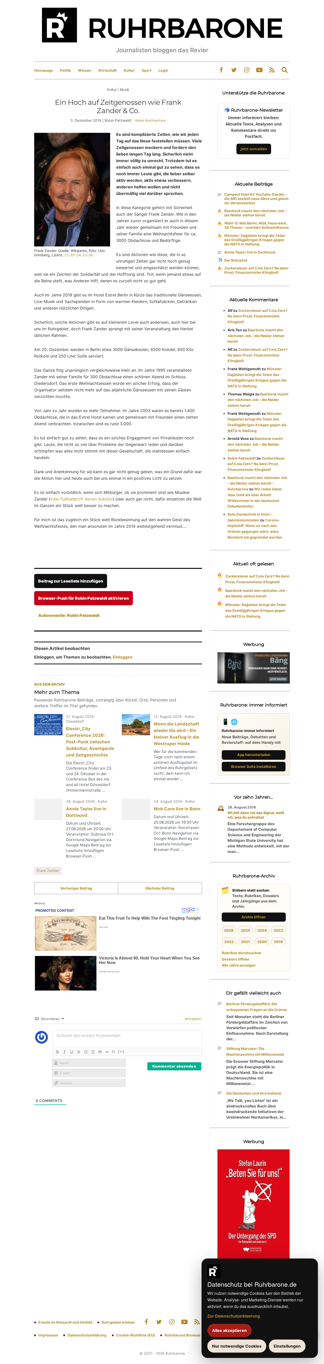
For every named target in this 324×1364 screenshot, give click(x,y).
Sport (146, 70)
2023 (278, 930)
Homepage (43, 70)
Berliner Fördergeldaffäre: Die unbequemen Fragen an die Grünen (256, 1007)
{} (113, 1051)
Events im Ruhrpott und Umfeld (65, 1322)
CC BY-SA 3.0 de (79, 255)
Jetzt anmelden (253, 148)
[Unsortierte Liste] (92, 1052)
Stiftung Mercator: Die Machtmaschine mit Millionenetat (255, 1051)
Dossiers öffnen (235, 959)
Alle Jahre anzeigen (239, 965)
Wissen (84, 70)
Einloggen (122, 657)
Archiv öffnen (253, 917)
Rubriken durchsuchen (241, 953)
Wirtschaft (107, 70)
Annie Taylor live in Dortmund (249, 252)
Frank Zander (48, 870)
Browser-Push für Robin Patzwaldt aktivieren (83, 598)
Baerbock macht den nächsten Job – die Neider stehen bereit (255, 213)
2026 (229, 930)
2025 (245, 930)
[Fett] (57, 1052)
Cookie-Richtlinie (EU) (135, 1335)
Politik (65, 70)
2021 (245, 942)
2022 (229, 942)
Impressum (48, 1335)
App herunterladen (253, 754)
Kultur (129, 70)
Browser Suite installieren (253, 766)
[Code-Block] (107, 1052)
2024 (262, 930)
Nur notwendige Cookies (236, 1346)
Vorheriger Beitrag (76, 888)
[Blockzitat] (100, 1052)
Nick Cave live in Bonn (177, 808)
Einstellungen (287, 1346)
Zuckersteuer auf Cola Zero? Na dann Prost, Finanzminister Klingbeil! (256, 270)
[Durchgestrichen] (78, 1052)
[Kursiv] (64, 1052)
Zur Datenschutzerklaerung (233, 1316)
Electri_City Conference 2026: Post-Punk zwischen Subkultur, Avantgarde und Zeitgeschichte (90, 741)
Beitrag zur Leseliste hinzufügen (70, 581)
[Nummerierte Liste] (85, 1052)
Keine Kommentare (150, 120)
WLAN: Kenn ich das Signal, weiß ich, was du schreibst (256, 815)
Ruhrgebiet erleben (118, 1322)
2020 (262, 942)
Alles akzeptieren (229, 1330)
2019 (278, 942)
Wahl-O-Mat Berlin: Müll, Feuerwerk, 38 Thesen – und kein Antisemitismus (256, 225)
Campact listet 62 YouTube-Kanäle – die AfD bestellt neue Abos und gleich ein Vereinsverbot (256, 198)
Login (163, 70)
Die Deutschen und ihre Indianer (254, 1093)
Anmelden (192, 1019)
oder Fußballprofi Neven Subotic (81, 498)
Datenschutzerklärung (87, 1335)
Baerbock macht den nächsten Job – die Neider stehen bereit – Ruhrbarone (257, 483)
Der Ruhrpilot (235, 260)
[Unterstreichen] (71, 1052)
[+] (121, 1051)
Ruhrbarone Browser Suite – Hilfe (193, 1335)
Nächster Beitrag (160, 888)
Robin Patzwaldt (242, 458)
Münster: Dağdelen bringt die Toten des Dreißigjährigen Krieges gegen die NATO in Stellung (254, 239)
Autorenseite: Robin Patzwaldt (68, 615)
